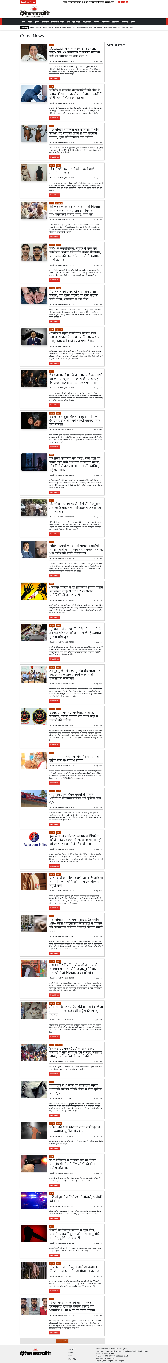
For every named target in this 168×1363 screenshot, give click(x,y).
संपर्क (70, 1356)
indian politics (36, 28)
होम (23, 22)
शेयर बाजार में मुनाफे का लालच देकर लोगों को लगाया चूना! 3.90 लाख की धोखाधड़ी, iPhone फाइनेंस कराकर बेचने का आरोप (75, 379)
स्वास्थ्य (96, 22)
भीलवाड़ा (59, 1123)
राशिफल (125, 22)
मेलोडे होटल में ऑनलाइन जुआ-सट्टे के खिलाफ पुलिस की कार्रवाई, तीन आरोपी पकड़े (64, 2)
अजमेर (58, 625)
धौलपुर (58, 288)
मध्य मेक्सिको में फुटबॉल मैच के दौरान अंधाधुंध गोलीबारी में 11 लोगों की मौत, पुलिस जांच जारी (72, 1164)
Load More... (62, 1340)
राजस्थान (45, 22)
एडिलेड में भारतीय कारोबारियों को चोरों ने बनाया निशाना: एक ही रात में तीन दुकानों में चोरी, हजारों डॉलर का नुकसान (75, 94)
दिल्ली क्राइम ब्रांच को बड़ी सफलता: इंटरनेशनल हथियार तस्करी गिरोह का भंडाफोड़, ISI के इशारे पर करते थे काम (72, 1306)
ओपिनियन (105, 22)
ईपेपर (133, 22)
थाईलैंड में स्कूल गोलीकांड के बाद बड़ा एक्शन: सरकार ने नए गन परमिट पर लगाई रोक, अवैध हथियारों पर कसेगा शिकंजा (74, 337)
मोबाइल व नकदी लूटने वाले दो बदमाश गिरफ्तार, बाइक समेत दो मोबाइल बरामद (74, 1269)
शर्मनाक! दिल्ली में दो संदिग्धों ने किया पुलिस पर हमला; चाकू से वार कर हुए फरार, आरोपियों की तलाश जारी (76, 591)
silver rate (72, 28)
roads (133, 28)
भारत (30, 22)
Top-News (59, 203)
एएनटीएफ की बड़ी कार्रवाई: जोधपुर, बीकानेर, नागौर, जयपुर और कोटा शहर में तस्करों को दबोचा (73, 716)
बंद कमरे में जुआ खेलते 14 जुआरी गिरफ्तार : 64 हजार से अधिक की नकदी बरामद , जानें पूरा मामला (75, 420)
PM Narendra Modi (85, 28)
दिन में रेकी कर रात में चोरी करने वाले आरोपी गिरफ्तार (71, 171)
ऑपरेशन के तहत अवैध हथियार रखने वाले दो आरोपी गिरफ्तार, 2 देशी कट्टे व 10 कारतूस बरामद (76, 1011)
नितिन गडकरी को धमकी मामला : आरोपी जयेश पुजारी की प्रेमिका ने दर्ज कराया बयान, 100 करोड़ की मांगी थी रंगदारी (76, 549)
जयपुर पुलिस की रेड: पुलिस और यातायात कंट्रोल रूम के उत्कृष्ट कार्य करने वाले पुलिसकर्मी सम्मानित (74, 674)
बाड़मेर (58, 832)
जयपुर (58, 165)
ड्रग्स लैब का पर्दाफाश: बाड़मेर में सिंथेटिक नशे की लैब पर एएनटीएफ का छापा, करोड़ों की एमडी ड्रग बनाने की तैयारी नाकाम (75, 840)
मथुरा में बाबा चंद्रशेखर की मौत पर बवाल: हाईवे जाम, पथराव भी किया (74, 758)
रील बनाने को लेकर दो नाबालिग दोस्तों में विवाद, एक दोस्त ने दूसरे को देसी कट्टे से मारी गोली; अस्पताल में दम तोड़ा (74, 295)
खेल (68, 22)
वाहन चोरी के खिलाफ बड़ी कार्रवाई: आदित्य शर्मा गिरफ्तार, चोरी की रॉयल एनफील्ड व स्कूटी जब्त (76, 882)
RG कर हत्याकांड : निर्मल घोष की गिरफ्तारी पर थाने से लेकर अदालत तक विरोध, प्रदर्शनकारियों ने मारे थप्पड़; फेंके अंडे (75, 210)
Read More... (54, 78)
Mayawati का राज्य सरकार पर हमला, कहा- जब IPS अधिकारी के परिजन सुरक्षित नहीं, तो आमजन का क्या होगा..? (74, 52)
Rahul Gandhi (61, 28)
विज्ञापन (70, 1352)
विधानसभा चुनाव (57, 22)
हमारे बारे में (72, 1349)
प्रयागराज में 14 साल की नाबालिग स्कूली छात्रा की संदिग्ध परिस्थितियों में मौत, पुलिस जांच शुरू (75, 1089)
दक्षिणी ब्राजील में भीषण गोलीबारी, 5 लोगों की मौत (75, 1199)
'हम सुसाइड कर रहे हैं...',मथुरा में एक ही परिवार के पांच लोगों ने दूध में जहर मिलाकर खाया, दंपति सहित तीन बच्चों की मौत (75, 1052)
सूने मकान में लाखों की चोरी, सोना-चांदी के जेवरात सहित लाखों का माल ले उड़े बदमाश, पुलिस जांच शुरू (75, 633)
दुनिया (37, 22)
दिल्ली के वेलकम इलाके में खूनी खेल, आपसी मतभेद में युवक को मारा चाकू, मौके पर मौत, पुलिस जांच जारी (75, 1234)
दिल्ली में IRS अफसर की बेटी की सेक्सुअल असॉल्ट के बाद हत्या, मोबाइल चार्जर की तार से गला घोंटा (76, 508)
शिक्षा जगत (87, 22)
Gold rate (98, 28)
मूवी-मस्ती (76, 22)
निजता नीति (72, 1359)
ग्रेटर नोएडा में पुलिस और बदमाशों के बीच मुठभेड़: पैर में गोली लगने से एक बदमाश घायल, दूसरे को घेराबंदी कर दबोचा (74, 133)
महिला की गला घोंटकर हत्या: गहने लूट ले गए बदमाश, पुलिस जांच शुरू (74, 1129)
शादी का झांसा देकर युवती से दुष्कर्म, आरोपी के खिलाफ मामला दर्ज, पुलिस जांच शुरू (75, 798)
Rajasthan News (111, 28)
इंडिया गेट (115, 22)
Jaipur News (48, 28)
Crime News (123, 28)
